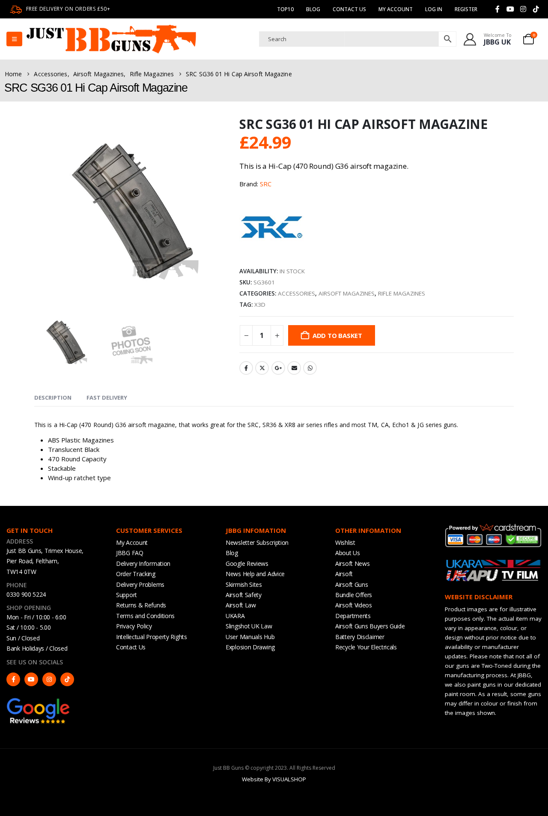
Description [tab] (52, 397)
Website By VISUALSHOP (274, 779)
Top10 (285, 9)
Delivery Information (143, 563)
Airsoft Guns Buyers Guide (370, 626)
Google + (278, 368)
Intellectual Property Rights (151, 637)
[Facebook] (497, 9)
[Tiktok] (536, 9)
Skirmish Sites (244, 584)
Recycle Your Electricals (366, 647)
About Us (347, 553)
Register (466, 9)
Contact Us (349, 9)
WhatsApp (310, 368)
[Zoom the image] (38, 701)
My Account (132, 542)
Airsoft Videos (353, 605)
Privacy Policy (134, 626)
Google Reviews (247, 563)
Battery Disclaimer (359, 637)
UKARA (235, 616)
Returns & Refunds (141, 605)
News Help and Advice (255, 574)
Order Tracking (135, 574)
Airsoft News (352, 563)
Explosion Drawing (250, 647)
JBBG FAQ (129, 553)
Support (126, 595)
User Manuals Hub (250, 637)
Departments (353, 616)
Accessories (296, 293)
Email (294, 368)
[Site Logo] (111, 39)
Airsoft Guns (351, 584)
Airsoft (344, 574)
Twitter (262, 368)
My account (395, 9)
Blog (313, 9)
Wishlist (345, 542)
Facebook (246, 368)
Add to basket (337, 335)
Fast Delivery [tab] (106, 397)
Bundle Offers (353, 595)
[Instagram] (523, 9)
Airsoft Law (241, 605)
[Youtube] (510, 9)
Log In (433, 9)
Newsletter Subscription (257, 542)
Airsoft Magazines (347, 293)
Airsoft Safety (244, 595)
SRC (265, 183)
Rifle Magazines (401, 293)
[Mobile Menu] (14, 39)
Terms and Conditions (145, 616)
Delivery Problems (140, 584)
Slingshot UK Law (249, 626)
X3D (259, 304)
